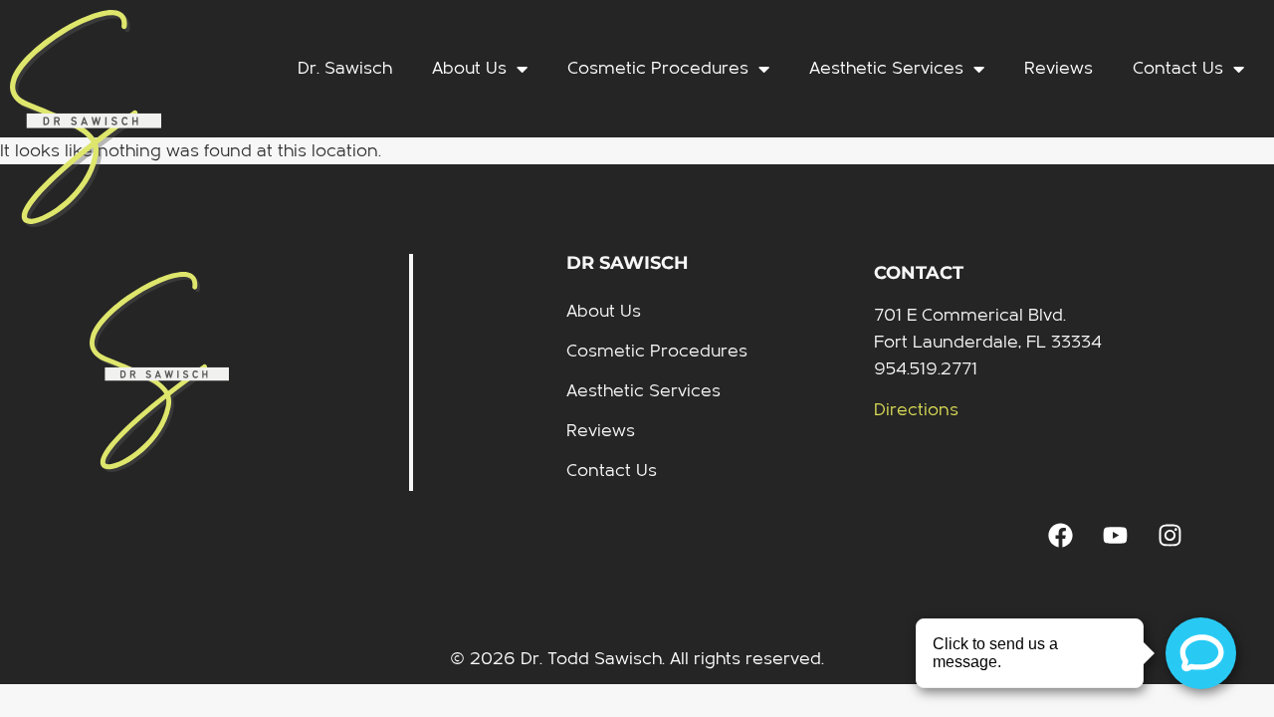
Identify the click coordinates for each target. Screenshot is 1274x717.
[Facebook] (1060, 536)
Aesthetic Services (886, 68)
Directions (916, 409)
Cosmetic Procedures (657, 68)
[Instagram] (1169, 536)
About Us (469, 68)
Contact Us (1178, 68)
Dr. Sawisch (345, 68)
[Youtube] (1115, 536)
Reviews (1058, 68)
